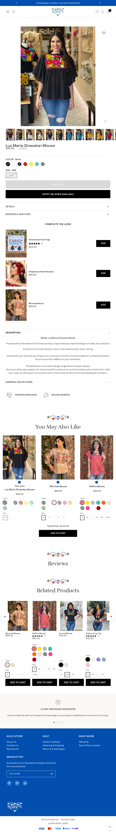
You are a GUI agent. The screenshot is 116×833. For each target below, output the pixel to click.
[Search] (13, 11)
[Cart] (108, 11)
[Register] (51, 774)
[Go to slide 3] (59, 722)
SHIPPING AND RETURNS (19, 382)
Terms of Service (50, 820)
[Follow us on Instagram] (17, 783)
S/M (11, 176)
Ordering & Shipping (53, 746)
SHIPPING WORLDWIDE (26, 395)
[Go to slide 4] (61, 722)
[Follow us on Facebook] (9, 783)
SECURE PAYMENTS (60, 395)
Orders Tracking (51, 742)
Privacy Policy (68, 820)
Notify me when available (58, 194)
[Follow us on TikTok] (25, 783)
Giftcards (84, 742)
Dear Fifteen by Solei (89, 746)
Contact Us (12, 746)
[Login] (103, 11)
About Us (11, 742)
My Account (13, 749)
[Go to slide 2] (56, 722)
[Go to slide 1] (54, 722)
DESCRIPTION (13, 333)
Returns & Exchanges (54, 749)
